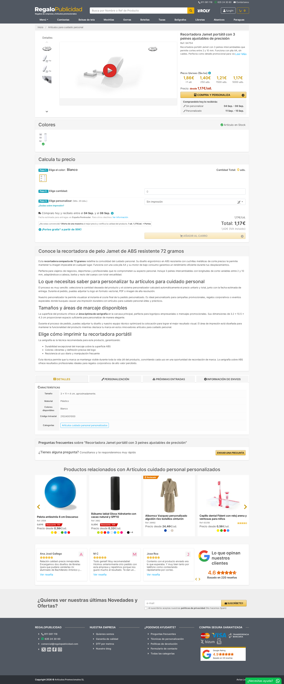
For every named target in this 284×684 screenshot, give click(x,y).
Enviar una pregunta (230, 452)
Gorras (127, 19)
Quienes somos (105, 634)
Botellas (145, 19)
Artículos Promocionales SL (69, 679)
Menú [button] (43, 19)
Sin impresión (155, 201)
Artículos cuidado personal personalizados (84, 425)
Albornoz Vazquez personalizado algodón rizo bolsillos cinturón (166, 517)
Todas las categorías (163, 653)
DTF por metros (105, 643)
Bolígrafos (180, 19)
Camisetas (63, 19)
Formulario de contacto (164, 648)
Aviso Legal (243, 679)
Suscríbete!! (235, 603)
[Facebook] (54, 649)
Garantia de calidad (107, 638)
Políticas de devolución (164, 643)
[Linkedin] (49, 649)
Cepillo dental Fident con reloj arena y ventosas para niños (223, 517)
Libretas (200, 19)
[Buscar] (190, 10)
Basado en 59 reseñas (223, 658)
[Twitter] (44, 649)
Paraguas (239, 19)
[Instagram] (60, 649)
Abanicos (219, 19)
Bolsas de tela (87, 19)
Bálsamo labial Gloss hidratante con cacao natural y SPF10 (113, 515)
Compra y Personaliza (213, 95)
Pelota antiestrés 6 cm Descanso (57, 516)
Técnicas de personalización (167, 638)
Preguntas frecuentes (163, 634)
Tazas (162, 19)
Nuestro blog (103, 648)
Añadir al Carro (195, 235)
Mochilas (109, 19)
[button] (209, 73)
